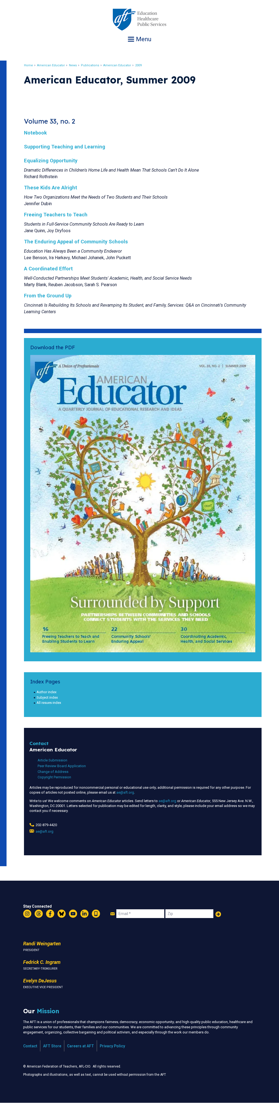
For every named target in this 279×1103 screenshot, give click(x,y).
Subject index (47, 697)
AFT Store (52, 1046)
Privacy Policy (112, 1046)
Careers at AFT (80, 1046)
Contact (30, 1046)
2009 (138, 65)
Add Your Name (218, 914)
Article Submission (52, 760)
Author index (46, 692)
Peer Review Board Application (62, 766)
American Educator (51, 65)
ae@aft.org (125, 792)
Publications (90, 65)
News (73, 65)
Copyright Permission (54, 777)
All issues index (49, 703)
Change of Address (53, 772)
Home (28, 65)
